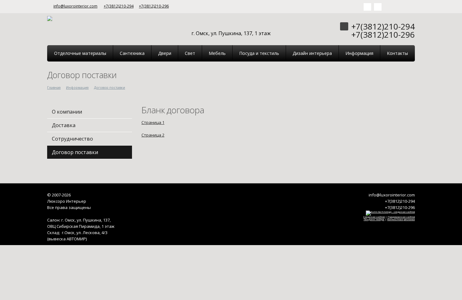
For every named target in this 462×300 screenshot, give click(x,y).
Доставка (63, 125)
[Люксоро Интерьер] (49, 18)
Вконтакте (367, 7)
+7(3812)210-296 (154, 6)
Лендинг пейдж (374, 219)
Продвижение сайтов (401, 216)
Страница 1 (152, 122)
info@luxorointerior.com (75, 6)
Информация (77, 87)
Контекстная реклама (401, 219)
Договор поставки (109, 87)
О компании (67, 111)
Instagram (378, 7)
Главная (54, 87)
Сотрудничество (72, 138)
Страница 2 (152, 135)
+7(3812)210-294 (119, 6)
